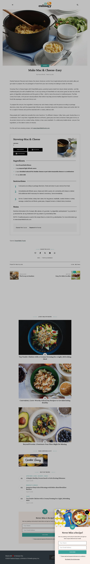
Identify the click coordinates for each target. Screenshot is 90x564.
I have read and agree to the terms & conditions (73, 556)
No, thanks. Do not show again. (72, 559)
